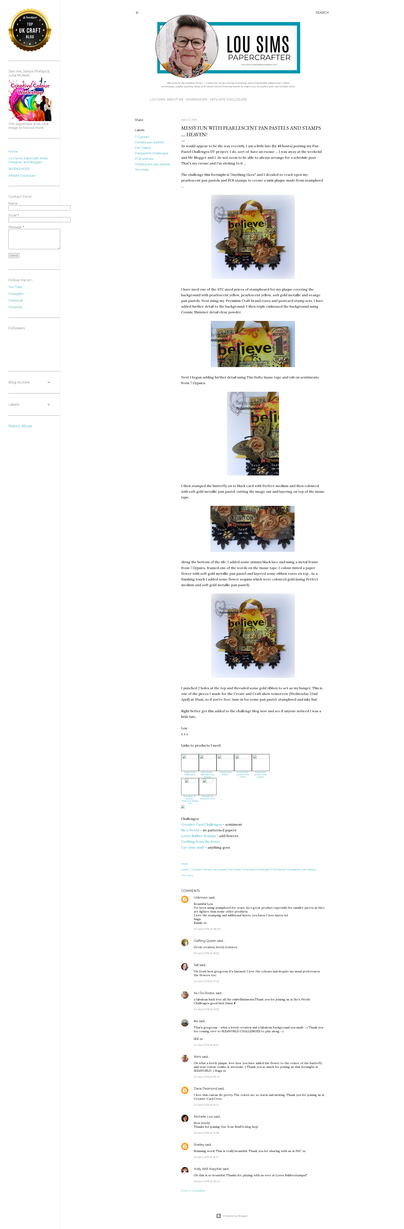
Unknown (201, 897)
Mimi (197, 1057)
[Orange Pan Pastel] (225, 757)
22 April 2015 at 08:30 (207, 928)
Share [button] (139, 120)
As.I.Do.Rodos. (204, 993)
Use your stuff (192, 847)
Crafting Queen (205, 941)
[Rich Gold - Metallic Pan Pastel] (208, 757)
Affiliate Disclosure (228, 99)
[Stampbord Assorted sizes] (208, 781)
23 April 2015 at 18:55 (206, 953)
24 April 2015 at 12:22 (206, 981)
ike (196, 1021)
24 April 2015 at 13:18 (206, 1009)
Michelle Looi (203, 1117)
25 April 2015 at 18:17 (206, 1157)
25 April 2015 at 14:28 (206, 1132)
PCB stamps (144, 159)
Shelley (199, 1145)
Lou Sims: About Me (167, 99)
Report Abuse (20, 426)
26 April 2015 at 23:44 (207, 1181)
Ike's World (190, 830)
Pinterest (15, 307)
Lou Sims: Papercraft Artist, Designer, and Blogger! (28, 160)
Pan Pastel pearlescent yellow (243, 774)
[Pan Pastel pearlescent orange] (261, 757)
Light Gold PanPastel (189, 773)
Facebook (15, 300)
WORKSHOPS (196, 99)
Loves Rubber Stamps (198, 836)
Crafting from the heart (200, 841)
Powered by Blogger (235, 1215)
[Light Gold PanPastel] (190, 757)
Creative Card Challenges (201, 824)
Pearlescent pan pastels (152, 164)
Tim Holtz (142, 170)
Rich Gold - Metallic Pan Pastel (207, 774)
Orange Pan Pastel (225, 773)
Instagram (16, 294)
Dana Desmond (205, 1088)
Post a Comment (193, 1190)
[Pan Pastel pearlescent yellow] (243, 757)
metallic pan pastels (149, 142)
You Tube (15, 287)
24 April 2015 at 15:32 (206, 1044)
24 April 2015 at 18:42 (207, 1076)
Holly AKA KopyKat (208, 1169)
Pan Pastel (143, 148)
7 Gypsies (142, 137)
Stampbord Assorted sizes (207, 797)
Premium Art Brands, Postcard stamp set (190, 800)
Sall (196, 965)
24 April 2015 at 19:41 (206, 1104)
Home (13, 151)
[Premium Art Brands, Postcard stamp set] (190, 781)
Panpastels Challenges (151, 153)
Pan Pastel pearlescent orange (260, 774)
